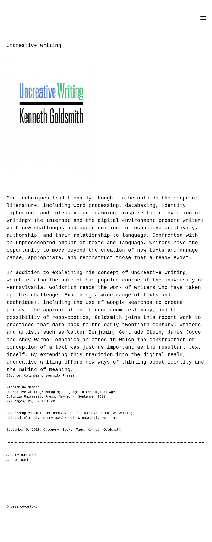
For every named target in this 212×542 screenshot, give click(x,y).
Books (67, 430)
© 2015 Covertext (22, 507)
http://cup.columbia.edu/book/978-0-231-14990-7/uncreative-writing (69, 413)
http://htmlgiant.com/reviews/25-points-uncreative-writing (62, 418)
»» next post (17, 460)
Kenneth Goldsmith (104, 430)
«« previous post (21, 455)
